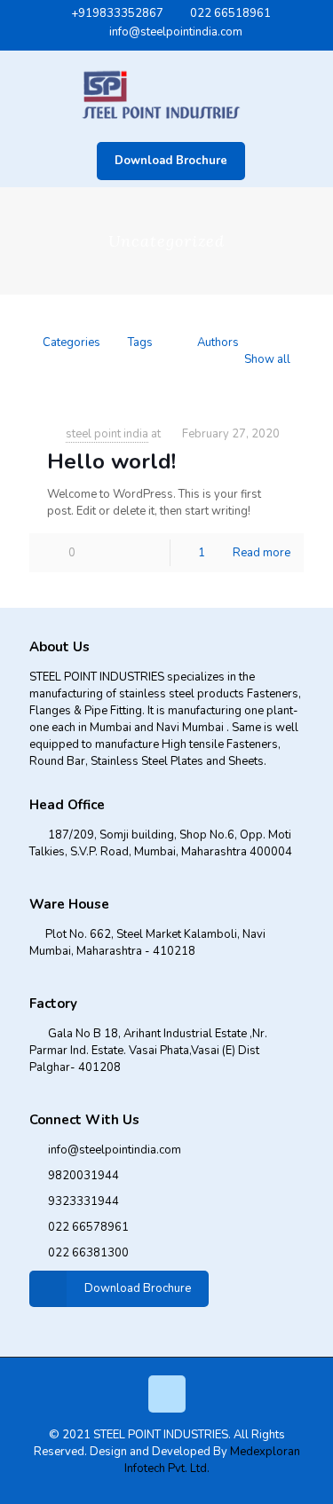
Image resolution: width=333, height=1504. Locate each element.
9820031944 (83, 1176)
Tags (140, 342)
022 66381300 (88, 1253)
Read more (261, 553)
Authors (218, 342)
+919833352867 (117, 13)
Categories (71, 342)
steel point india (107, 434)
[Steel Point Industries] (166, 92)
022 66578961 (88, 1227)
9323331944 (83, 1201)
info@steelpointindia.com (175, 32)
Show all (267, 359)
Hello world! (111, 461)
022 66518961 (230, 13)
